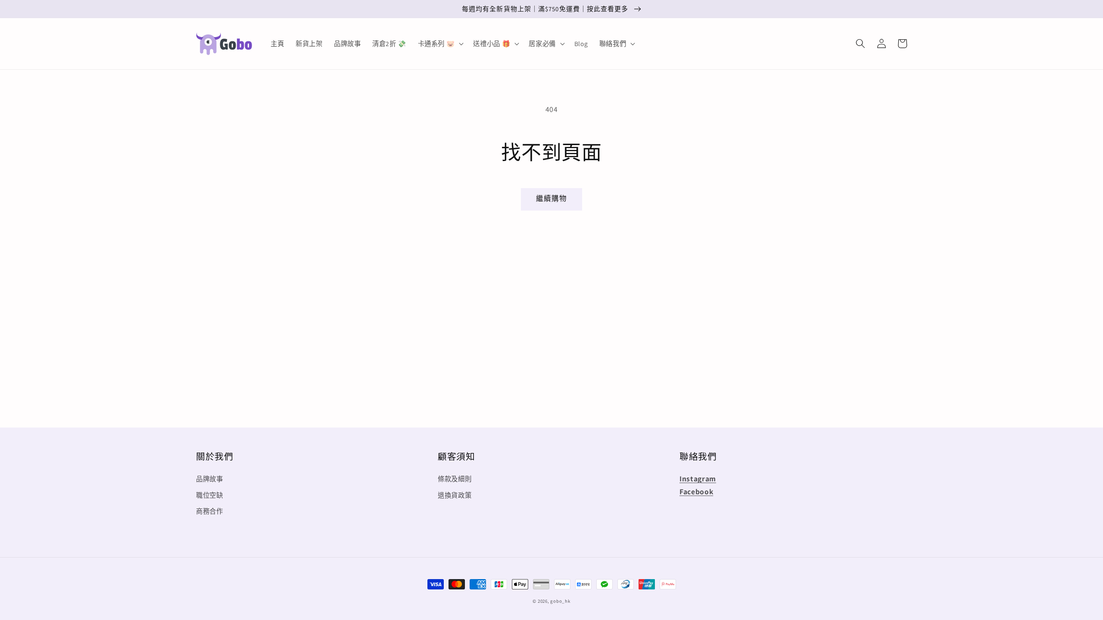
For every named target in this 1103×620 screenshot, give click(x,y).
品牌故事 (209, 478)
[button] (860, 43)
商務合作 (209, 511)
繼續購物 (551, 198)
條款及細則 (454, 478)
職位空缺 (209, 495)
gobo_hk (560, 601)
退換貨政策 (454, 495)
